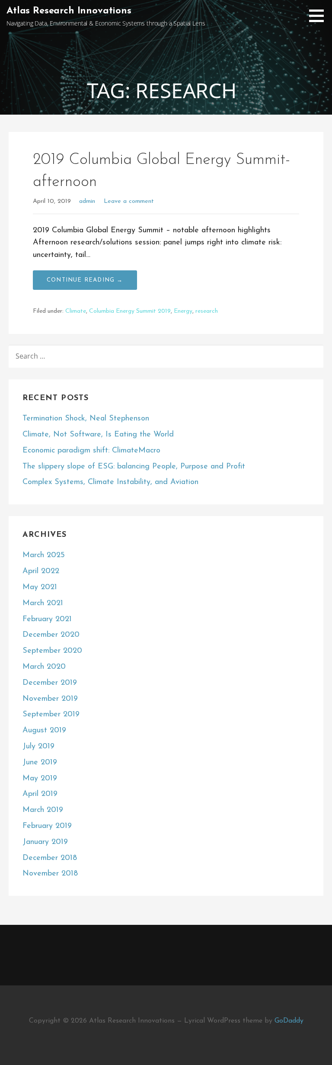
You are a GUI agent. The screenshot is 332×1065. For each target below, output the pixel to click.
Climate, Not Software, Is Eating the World (98, 435)
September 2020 (52, 651)
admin (87, 201)
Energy (183, 311)
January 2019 (45, 842)
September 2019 (51, 715)
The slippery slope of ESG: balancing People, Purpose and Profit (133, 467)
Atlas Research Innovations (68, 11)
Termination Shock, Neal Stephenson (85, 419)
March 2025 (43, 555)
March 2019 (42, 810)
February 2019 (47, 826)
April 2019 (39, 794)
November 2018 (50, 874)
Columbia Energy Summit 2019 (130, 311)
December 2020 (51, 635)
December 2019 (49, 683)
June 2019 (39, 763)
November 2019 (50, 699)
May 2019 (39, 779)
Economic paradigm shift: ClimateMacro (91, 451)
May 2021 (39, 587)
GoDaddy (289, 1020)
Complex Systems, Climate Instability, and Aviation (110, 482)
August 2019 (44, 731)
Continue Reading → (85, 280)
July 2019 (38, 747)
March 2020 (44, 667)
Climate (75, 311)
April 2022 (40, 571)
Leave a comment (129, 201)
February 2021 (47, 619)
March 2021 (42, 603)
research (206, 311)
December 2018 (49, 858)
